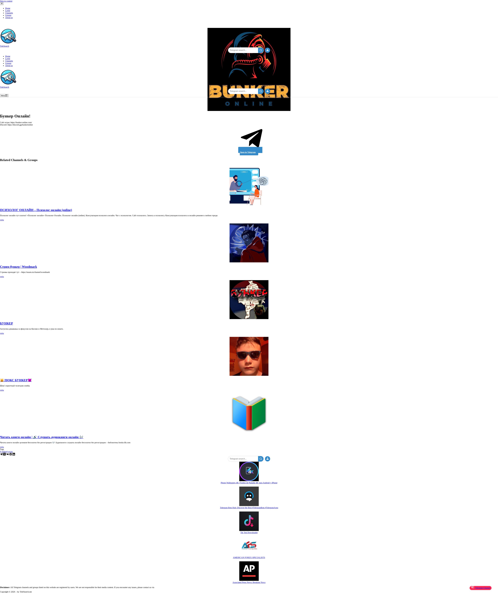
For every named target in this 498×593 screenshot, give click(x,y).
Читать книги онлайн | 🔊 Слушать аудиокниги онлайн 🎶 (41, 437)
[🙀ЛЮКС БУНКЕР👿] (249, 356)
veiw (2, 220)
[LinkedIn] (13, 455)
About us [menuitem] (9, 17)
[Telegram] (1, 455)
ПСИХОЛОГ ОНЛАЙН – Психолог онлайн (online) (36, 210)
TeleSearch (4, 46)
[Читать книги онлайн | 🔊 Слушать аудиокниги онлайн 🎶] (249, 413)
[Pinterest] (10, 455)
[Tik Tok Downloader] (249, 521)
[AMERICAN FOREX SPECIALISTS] (249, 546)
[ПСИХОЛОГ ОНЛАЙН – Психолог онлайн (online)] (249, 186)
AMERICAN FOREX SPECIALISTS (249, 557)
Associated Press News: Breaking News (249, 582)
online (3, 452)
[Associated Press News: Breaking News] (249, 571)
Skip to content (6, 1)
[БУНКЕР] (249, 299)
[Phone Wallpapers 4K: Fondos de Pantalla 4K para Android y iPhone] (249, 472)
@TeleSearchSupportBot (164, 587)
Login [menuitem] (7, 10)
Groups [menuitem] (8, 15)
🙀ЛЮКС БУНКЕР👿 (16, 380)
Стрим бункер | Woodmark (18, 266)
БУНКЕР (6, 323)
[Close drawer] (2, 3)
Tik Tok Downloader (249, 532)
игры (10, 452)
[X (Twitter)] (4, 455)
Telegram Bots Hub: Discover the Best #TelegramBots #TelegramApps (249, 508)
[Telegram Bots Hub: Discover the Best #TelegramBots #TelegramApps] (249, 497)
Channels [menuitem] (9, 13)
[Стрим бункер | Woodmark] (249, 242)
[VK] (7, 455)
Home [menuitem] (7, 8)
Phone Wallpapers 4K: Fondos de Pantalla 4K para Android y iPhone (249, 483)
